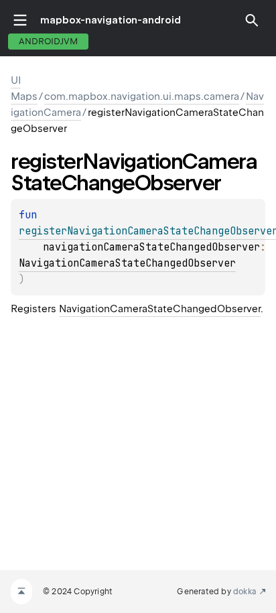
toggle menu (20, 20)
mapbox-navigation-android (110, 20)
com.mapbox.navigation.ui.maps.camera (141, 96)
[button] (251, 20)
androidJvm (48, 41)
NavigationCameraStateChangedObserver (127, 263)
